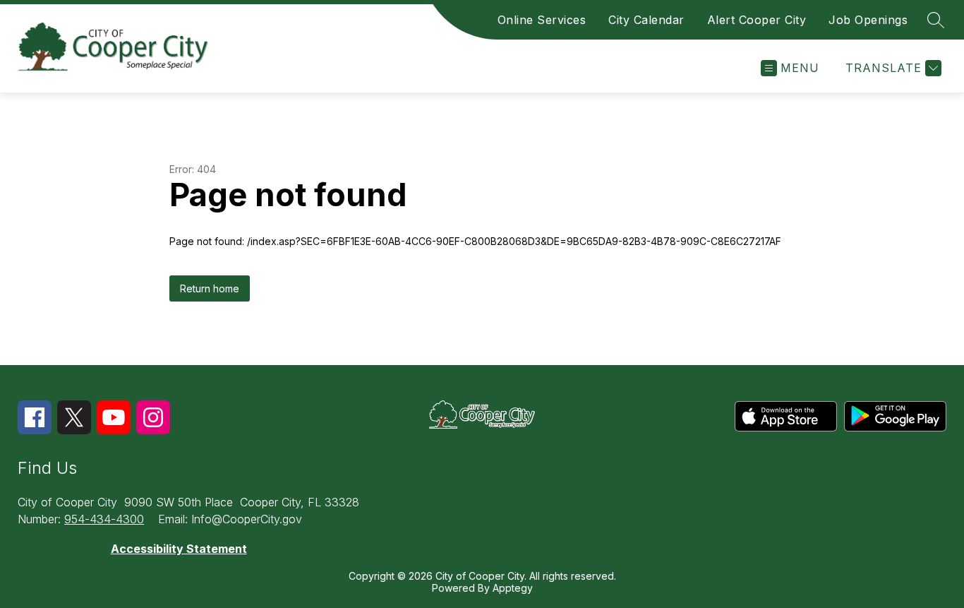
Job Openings (868, 20)
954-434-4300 (104, 519)
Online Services (542, 20)
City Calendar (646, 20)
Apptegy (513, 588)
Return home (209, 288)
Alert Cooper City (757, 20)
